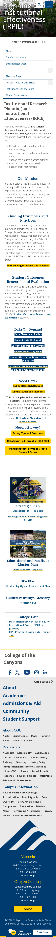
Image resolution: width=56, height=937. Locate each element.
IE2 (7, 70)
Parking (45, 736)
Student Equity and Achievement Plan (28, 586)
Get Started (42, 682)
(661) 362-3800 (28, 897)
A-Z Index (8, 752)
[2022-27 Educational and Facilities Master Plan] (28, 543)
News (6, 811)
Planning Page (13, 76)
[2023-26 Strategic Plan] (28, 489)
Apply (6, 736)
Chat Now (42, 932)
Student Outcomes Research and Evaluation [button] (28, 359)
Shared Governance (16, 95)
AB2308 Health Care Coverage (20, 792)
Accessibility (24, 752)
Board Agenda (30, 797)
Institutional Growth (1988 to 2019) (29, 621)
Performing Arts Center (26, 811)
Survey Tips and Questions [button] (28, 433)
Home (13, 41)
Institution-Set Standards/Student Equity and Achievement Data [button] (28, 368)
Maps (34, 736)
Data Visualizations (16, 57)
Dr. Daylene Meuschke (28, 418)
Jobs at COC (9, 771)
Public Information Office (27, 815)
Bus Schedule (20, 736)
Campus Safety (38, 757)
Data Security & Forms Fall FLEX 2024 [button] (28, 441)
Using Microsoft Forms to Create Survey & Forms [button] (28, 450)
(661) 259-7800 (28, 872)
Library (24, 771)
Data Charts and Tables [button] (28, 334)
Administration (28, 41)
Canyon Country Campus (28, 886)
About (9, 51)
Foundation (26, 806)
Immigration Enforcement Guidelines (24, 766)
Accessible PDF (21, 510)
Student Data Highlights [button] (28, 340)
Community (16, 711)
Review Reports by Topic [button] (28, 351)
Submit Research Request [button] (28, 385)
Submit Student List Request (28, 391)
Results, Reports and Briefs (20, 82)
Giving (28, 908)
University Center (23, 740)
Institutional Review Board (20, 88)
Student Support (21, 719)
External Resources (16, 63)
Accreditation (11, 797)
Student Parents (26, 775)
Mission (40, 806)
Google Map (28, 875)
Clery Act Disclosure (29, 801)
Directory (21, 762)
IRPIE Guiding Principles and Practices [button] (28, 265)
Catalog (7, 762)
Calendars (20, 757)
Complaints (9, 806)
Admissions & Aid (22, 703)
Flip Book (37, 510)
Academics (15, 695)
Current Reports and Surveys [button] (28, 345)
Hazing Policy (37, 762)
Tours (6, 740)
